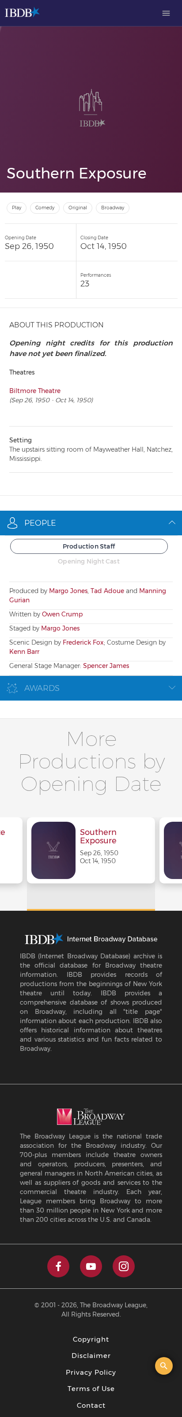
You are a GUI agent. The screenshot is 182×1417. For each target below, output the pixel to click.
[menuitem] (166, 13)
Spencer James (106, 666)
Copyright (91, 1339)
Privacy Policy (91, 1372)
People (40, 523)
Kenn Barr (24, 652)
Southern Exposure (98, 837)
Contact (91, 1405)
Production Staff (89, 546)
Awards (42, 688)
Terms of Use (91, 1388)
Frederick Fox (83, 642)
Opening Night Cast (89, 561)
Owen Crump (62, 614)
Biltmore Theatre (35, 391)
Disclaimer (91, 1355)
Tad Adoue (107, 591)
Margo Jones (68, 591)
